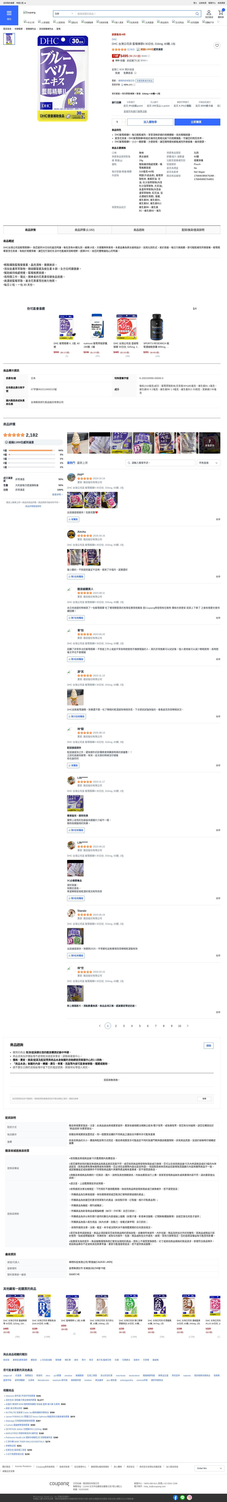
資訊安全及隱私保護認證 (150, 1466)
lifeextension (43, 1380)
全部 (57, 14)
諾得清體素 (20, 1380)
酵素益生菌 (163, 1375)
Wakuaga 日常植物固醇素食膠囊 (20, 1421)
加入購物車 (150, 122)
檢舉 (204, 1099)
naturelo (187, 1375)
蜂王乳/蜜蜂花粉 (104, 1360)
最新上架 (82, 462)
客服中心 (212, 3)
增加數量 (123, 123)
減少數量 (123, 120)
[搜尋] (197, 13)
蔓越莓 (156, 1360)
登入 (195, 3)
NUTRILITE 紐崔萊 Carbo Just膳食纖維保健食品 (27, 1412)
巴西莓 (146, 1360)
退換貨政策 (64, 1466)
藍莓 (58, 29)
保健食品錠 (11, 1446)
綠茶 (91, 1360)
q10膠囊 (57, 1375)
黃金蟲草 (99, 1380)
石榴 (117, 1360)
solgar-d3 (7, 1375)
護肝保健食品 (157, 1380)
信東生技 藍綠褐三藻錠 (16, 1450)
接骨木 (137, 1360)
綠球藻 (6, 1360)
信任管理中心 (80, 1466)
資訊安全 (131, 1466)
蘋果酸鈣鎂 (76, 1380)
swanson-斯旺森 (60, 1380)
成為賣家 (221, 3)
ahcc (48, 1375)
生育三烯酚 (92, 1375)
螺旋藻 (34, 1360)
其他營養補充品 (46, 29)
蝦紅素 (68, 1360)
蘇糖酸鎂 (80, 1375)
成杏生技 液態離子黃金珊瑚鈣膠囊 (21, 1400)
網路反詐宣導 (8, 1471)
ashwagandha (126, 1380)
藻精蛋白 (29, 1375)
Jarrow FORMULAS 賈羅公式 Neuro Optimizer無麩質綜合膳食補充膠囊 (37, 1417)
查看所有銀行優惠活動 (135, 111)
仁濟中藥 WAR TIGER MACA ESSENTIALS (25, 1442)
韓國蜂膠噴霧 (149, 1375)
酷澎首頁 (7, 29)
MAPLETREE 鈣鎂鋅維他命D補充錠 (22, 1433)
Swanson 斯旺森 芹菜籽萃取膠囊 (20, 1396)
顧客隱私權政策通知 (100, 1466)
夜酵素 (217, 1375)
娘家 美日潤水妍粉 (14, 1408)
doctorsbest (134, 1375)
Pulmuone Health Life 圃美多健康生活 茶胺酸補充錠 (29, 1437)
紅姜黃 (18, 1375)
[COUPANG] (59, 1485)
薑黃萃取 (7, 1380)
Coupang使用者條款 (45, 1466)
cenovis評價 (142, 1380)
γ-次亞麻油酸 (46, 1360)
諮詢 (208, 1045)
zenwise (68, 1375)
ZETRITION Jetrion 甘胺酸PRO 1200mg (24, 1429)
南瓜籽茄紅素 (107, 1375)
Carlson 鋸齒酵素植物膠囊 (17, 1425)
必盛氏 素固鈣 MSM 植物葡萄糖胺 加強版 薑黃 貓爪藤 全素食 (33, 1404)
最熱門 (71, 462)
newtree (88, 1380)
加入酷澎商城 (172, 1466)
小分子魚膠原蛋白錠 (15, 1454)
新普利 (39, 1375)
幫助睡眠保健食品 (202, 1375)
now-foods (120, 1375)
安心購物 (118, 1466)
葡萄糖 (58, 1360)
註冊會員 (202, 3)
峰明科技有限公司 (135, 81)
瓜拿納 (31, 1380)
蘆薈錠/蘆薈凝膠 (20, 1360)
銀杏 (76, 1360)
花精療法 (126, 1360)
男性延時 (176, 1375)
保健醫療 (19, 29)
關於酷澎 (6, 1466)
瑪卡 (84, 1360)
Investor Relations (23, 1466)
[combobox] (208, 463)
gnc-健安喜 (112, 1380)
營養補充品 (31, 29)
